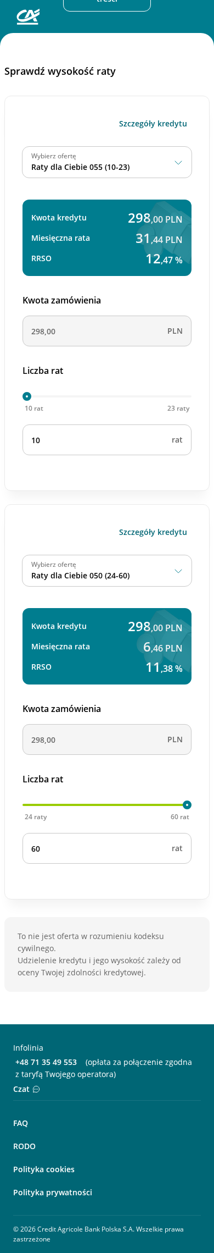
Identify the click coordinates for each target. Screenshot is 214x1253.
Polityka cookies (44, 1169)
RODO (24, 1146)
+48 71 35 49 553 (46, 1062)
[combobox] (107, 162)
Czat (21, 1089)
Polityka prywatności (52, 1192)
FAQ (20, 1123)
